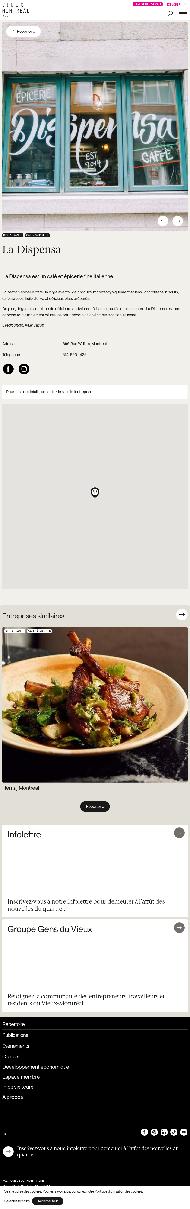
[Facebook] (144, 1132)
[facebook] (8, 369)
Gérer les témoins (17, 1201)
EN (186, 4)
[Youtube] (184, 1132)
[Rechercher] (170, 14)
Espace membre (21, 1077)
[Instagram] (154, 1132)
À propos (12, 1097)
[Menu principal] (183, 14)
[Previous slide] (168, 614)
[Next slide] (182, 614)
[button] (95, 492)
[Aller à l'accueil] (17, 10)
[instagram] (24, 369)
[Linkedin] (164, 1132)
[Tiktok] (174, 1132)
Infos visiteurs (17, 1087)
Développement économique (35, 1067)
